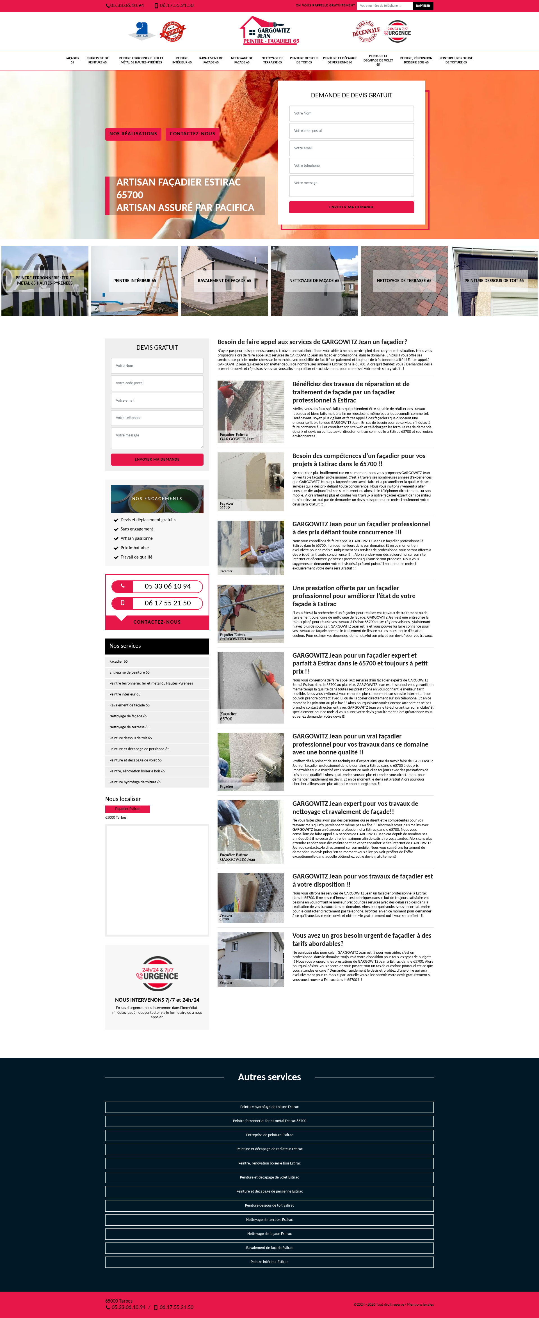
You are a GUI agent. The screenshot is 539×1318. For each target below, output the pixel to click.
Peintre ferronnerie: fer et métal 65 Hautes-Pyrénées (141, 61)
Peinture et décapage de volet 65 (378, 60)
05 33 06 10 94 (168, 587)
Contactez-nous (192, 134)
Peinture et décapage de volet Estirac (269, 1177)
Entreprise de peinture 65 (98, 61)
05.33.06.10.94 (127, 5)
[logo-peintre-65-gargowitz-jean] (269, 31)
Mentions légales (420, 1305)
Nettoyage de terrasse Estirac (269, 1220)
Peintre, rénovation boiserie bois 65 (416, 61)
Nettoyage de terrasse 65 (272, 61)
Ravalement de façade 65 (211, 61)
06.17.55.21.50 (176, 5)
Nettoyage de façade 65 (242, 61)
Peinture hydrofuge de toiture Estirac (269, 1107)
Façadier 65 (72, 61)
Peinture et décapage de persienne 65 (340, 61)
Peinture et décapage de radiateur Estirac (270, 1149)
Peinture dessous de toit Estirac (269, 1205)
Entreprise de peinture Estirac (269, 1135)
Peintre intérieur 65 (182, 61)
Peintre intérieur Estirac (269, 1262)
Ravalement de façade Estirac (269, 1248)
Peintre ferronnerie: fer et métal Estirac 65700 (269, 1121)
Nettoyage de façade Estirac (269, 1234)
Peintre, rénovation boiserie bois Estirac (269, 1163)
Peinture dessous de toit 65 (304, 61)
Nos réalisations (133, 134)
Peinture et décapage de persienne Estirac (269, 1191)
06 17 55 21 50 (168, 603)
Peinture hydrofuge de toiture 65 (456, 61)
